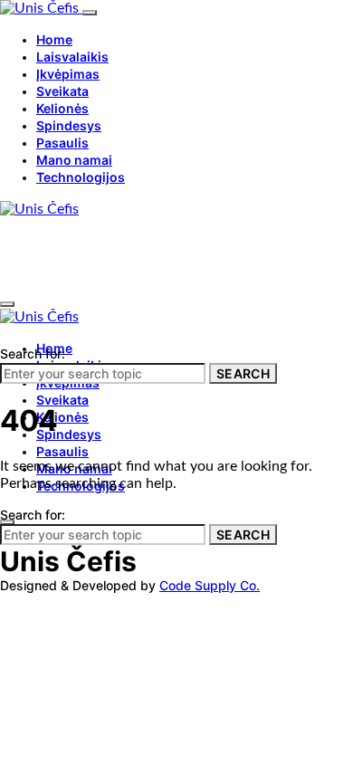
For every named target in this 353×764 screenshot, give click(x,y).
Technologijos (80, 177)
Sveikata (62, 91)
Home (54, 39)
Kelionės (62, 108)
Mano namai (74, 159)
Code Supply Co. (209, 585)
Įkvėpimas (68, 73)
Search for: (32, 353)
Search (243, 373)
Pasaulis (62, 142)
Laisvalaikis (72, 56)
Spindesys (68, 125)
